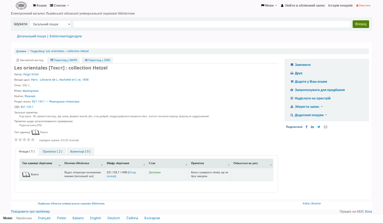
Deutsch (114, 218)
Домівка (21, 51)
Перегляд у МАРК (65, 60)
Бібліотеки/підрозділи (66, 36)
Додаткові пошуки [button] (309, 115)
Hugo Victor (31, 74)
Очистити (364, 5)
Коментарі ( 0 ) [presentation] (80, 151)
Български (152, 218)
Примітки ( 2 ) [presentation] (52, 151)
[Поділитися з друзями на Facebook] (306, 127)
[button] (39, 6)
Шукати (20, 24)
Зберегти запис (307, 106)
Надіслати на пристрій (312, 98)
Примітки (197, 163)
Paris (34, 80)
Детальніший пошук (31, 36)
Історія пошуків (340, 5)
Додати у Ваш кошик (310, 81)
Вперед (360, 24)
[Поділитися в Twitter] (319, 127)
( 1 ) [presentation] (27, 151)
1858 (85, 80)
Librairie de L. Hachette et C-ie (60, 80)
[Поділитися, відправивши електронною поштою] (325, 127)
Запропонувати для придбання (319, 90)
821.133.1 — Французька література (55, 101)
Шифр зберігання (118, 163)
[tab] (26, 152)
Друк (298, 73)
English (95, 218)
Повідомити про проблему (30, 211)
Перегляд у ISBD (99, 60)
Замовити (302, 64)
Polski (61, 218)
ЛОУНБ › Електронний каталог (21, 6)
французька (30, 91)
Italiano (78, 218)
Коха (368, 211)
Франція (30, 96)
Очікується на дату (245, 163)
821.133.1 (27, 107)
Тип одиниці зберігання (37, 163)
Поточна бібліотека (76, 163)
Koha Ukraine (312, 203)
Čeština (132, 218)
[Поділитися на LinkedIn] (312, 127)
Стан (152, 163)
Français (44, 218)
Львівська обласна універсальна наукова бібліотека (71, 203)
